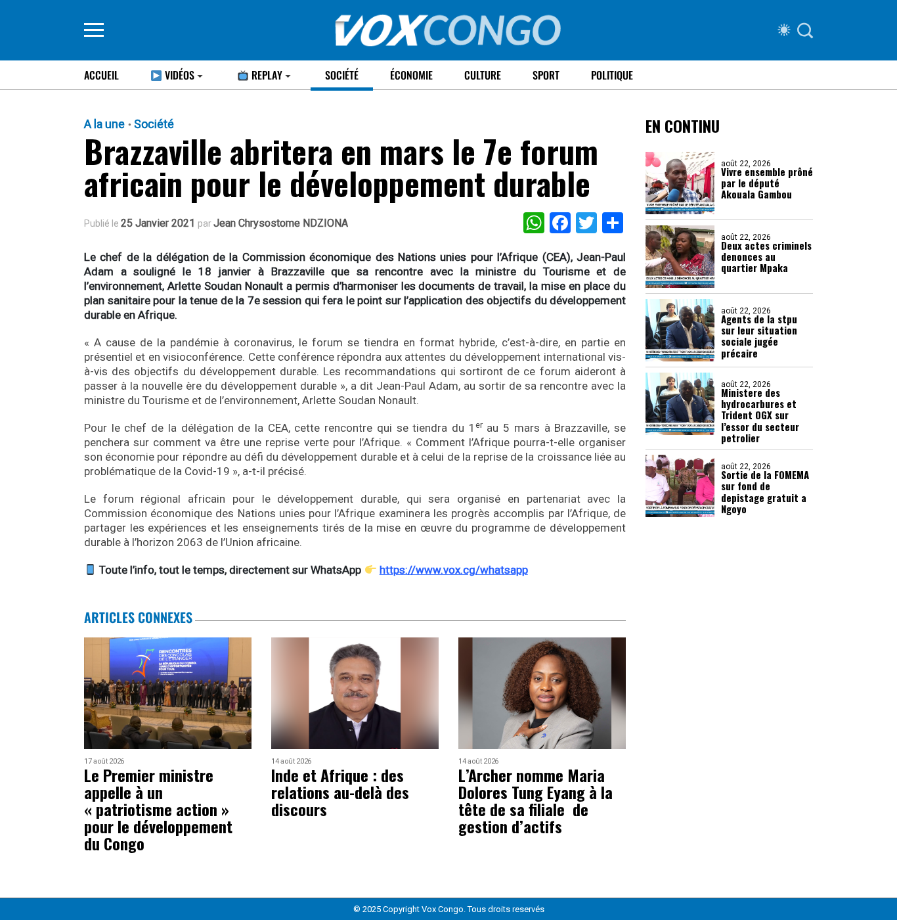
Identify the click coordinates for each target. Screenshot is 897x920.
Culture (482, 75)
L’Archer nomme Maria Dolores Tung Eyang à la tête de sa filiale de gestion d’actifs (535, 800)
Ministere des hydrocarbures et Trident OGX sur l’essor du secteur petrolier (760, 415)
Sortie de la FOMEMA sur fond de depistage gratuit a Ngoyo (765, 492)
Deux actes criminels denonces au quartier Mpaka (766, 257)
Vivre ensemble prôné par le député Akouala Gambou (767, 183)
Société (342, 75)
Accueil (101, 75)
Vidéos (178, 75)
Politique (612, 75)
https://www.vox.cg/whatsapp (454, 569)
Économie (411, 75)
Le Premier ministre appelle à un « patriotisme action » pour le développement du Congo (158, 809)
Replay (265, 75)
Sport (546, 75)
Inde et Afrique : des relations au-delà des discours (340, 791)
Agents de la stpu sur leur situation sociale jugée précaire (759, 336)
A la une (104, 124)
